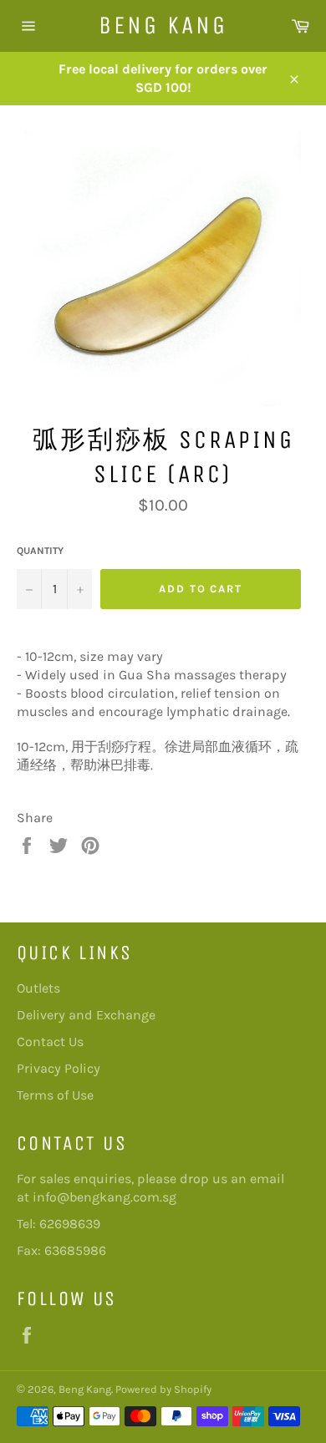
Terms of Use (55, 1095)
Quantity (40, 550)
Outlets (38, 988)
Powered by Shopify (163, 1389)
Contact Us (50, 1041)
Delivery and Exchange (86, 1015)
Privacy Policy (58, 1068)
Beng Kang (163, 25)
